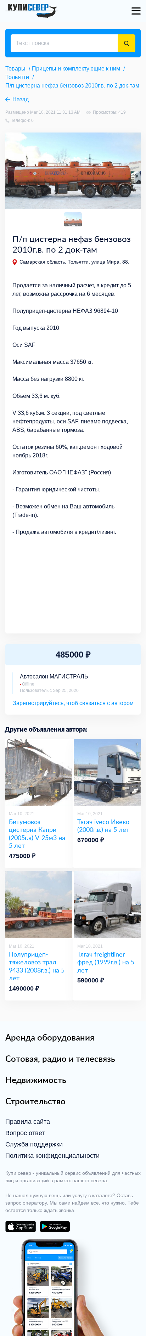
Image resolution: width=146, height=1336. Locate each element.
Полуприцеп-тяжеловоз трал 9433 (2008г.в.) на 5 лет (36, 966)
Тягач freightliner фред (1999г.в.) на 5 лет (105, 962)
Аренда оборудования (49, 1037)
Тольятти (17, 77)
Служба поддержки (34, 1144)
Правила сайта (27, 1121)
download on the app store (20, 1226)
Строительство (35, 1101)
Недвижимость (35, 1080)
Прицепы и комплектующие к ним (76, 69)
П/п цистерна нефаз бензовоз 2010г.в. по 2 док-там (72, 86)
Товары (15, 69)
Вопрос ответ (25, 1133)
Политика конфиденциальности (52, 1155)
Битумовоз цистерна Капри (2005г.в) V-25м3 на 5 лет (37, 834)
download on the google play (54, 1226)
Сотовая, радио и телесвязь (60, 1058)
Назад (20, 99)
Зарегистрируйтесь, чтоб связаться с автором (73, 703)
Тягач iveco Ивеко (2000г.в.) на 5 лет (103, 826)
